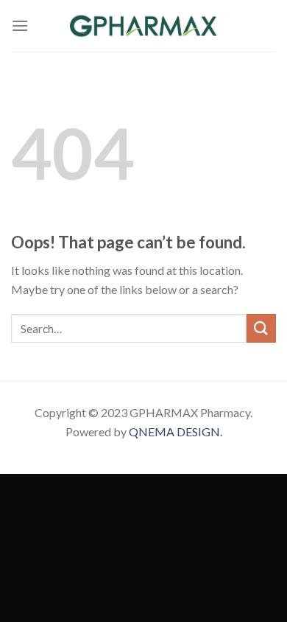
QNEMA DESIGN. (175, 431)
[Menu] (20, 25)
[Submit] (261, 328)
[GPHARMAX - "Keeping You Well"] (143, 26)
